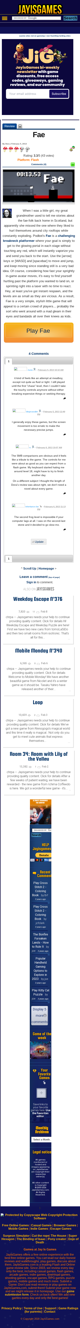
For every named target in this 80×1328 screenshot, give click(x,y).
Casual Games (41, 1225)
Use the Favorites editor (41, 1113)
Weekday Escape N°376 (37, 599)
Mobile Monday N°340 (38, 650)
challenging (66, 236)
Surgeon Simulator (16, 1235)
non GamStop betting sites (59, 36)
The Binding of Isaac (31, 1239)
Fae (48, 236)
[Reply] (63, 399)
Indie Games (39, 1228)
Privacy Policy (11, 1308)
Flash (35, 159)
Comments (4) (38, 164)
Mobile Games (18, 1228)
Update (39, 541)
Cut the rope (40, 1235)
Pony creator (57, 1239)
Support (50, 1308)
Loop (38, 702)
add (41, 1093)
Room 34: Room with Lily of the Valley (39, 756)
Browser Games (65, 1225)
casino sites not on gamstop (32, 36)
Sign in (31, 582)
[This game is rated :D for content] (73, 165)
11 (34, 611)
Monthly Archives (42, 1130)
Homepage (46, 568)
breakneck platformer (19, 241)
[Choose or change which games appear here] (44, 1082)
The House (58, 1235)
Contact (49, 1311)
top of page (54, 577)
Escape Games (60, 1228)
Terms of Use (33, 1308)
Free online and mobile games (42, 10)
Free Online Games (15, 1225)
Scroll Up (29, 568)
